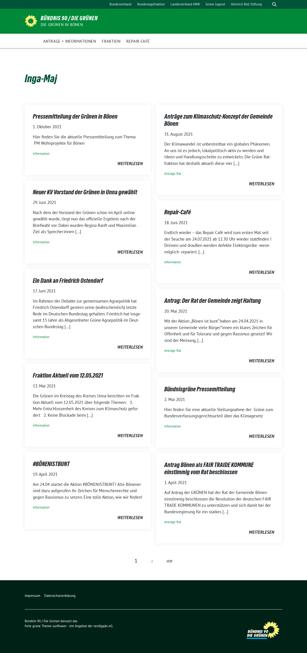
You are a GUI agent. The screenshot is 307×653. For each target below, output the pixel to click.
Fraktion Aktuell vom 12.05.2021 (68, 375)
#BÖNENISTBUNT (51, 463)
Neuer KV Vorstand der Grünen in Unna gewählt (85, 192)
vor (169, 561)
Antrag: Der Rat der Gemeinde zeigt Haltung (212, 300)
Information (41, 153)
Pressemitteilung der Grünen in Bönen (75, 116)
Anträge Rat (172, 173)
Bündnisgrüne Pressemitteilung (199, 389)
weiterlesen (130, 163)
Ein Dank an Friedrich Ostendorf (68, 280)
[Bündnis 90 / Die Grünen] (31, 20)
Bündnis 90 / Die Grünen (69, 18)
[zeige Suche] (274, 4)
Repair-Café (177, 212)
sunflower (59, 626)
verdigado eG (102, 626)
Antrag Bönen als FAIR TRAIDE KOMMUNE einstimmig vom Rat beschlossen (209, 468)
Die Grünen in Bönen (62, 24)
